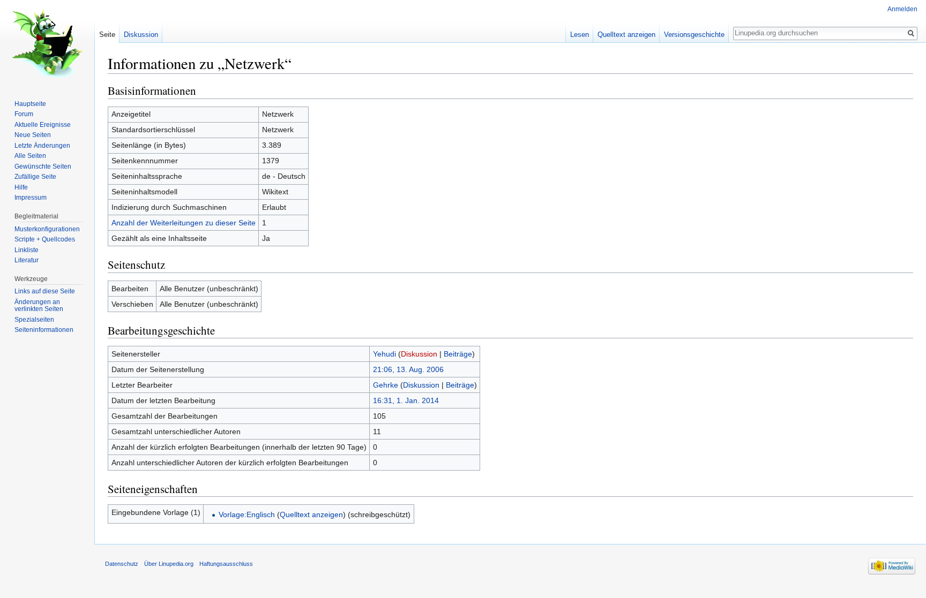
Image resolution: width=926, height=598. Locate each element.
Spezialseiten (34, 319)
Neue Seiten (32, 135)
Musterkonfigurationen (47, 229)
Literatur (26, 260)
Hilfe (21, 187)
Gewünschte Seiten (42, 166)
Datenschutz (121, 564)
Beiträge (458, 354)
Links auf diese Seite (44, 291)
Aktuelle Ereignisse (42, 124)
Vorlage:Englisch (247, 514)
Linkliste (26, 250)
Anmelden (902, 9)
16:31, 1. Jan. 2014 (406, 400)
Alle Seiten (30, 156)
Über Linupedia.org (168, 564)
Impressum (30, 197)
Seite (107, 35)
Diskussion (419, 354)
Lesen (579, 35)
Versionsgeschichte (694, 35)
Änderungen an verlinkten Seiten (38, 305)
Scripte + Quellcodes (44, 239)
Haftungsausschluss (226, 564)
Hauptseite (30, 104)
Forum (23, 114)
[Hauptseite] (47, 43)
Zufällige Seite (35, 176)
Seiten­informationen (43, 330)
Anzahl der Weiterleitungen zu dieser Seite (183, 222)
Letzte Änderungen (42, 145)
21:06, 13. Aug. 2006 (408, 369)
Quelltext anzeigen (311, 514)
